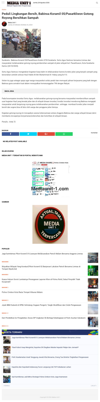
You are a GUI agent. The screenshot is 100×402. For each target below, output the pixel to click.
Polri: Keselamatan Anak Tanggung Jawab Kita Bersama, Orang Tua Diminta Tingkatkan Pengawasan (50, 357)
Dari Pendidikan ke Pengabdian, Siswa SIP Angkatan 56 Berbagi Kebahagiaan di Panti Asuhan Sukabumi (43, 318)
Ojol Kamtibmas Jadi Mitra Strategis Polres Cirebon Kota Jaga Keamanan (39, 377)
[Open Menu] (3, 2)
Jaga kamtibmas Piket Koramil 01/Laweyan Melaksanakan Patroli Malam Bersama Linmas (46, 338)
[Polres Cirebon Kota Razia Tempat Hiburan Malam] (93, 296)
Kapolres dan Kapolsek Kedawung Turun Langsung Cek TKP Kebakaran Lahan (41, 367)
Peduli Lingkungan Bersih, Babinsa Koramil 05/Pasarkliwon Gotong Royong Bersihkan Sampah (47, 16)
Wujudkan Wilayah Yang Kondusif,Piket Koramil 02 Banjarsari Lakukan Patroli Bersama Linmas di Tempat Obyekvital (41, 267)
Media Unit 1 (56, 397)
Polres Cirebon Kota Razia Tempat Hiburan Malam (22, 292)
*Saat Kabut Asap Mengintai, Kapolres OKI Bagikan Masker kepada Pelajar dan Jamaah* (45, 347)
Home (4, 9)
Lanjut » (94, 385)
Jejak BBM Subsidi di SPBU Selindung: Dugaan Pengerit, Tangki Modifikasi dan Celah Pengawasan (41, 305)
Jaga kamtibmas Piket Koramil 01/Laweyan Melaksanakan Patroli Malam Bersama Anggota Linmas (42, 254)
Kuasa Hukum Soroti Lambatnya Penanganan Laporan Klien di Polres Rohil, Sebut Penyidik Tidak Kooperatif (41, 280)
